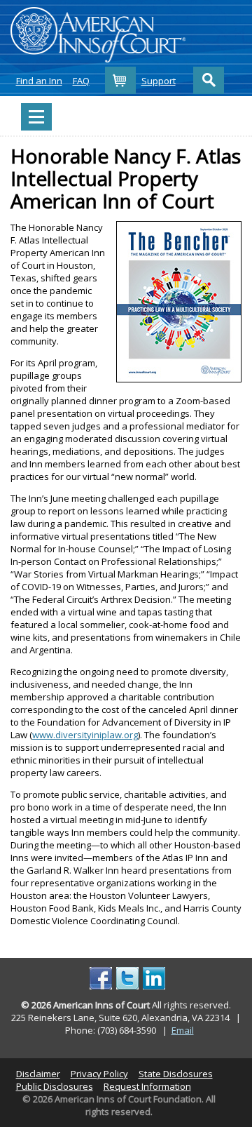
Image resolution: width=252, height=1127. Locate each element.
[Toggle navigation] (36, 117)
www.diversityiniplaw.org (85, 734)
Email (183, 1030)
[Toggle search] (208, 80)
